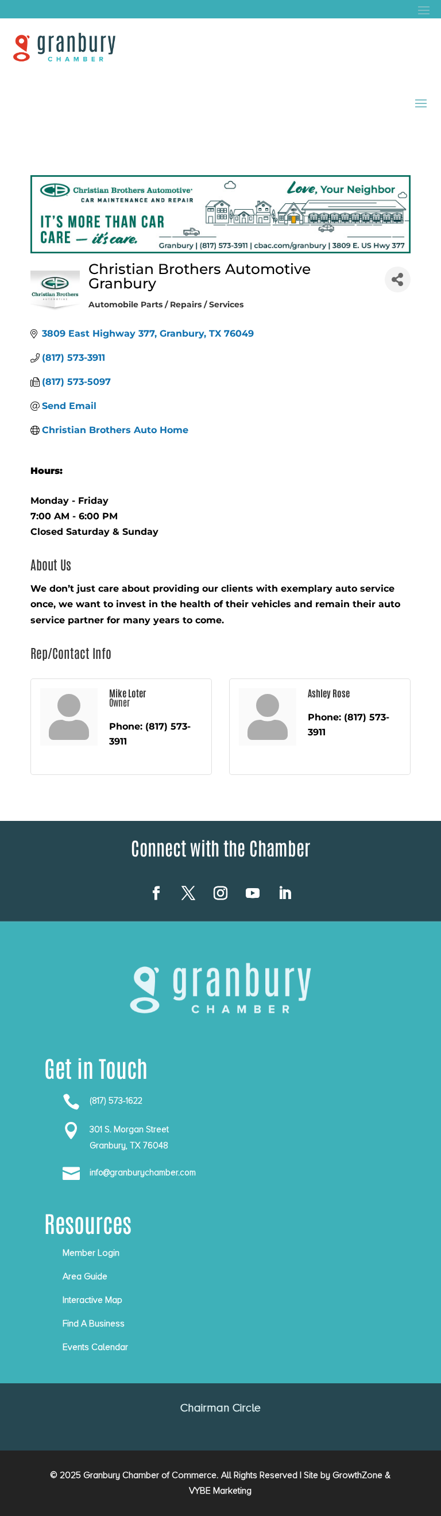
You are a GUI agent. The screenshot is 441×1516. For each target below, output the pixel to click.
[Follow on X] (188, 893)
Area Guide (85, 1276)
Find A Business (94, 1323)
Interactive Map (92, 1300)
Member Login (91, 1253)
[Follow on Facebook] (156, 893)
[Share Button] (397, 279)
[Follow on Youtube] (252, 893)
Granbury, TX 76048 (129, 1145)
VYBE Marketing (220, 1490)
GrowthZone (357, 1475)
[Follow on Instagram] (220, 893)
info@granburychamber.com (143, 1172)
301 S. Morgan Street (129, 1129)
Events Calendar (95, 1347)
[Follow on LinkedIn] (285, 893)
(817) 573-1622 (116, 1100)
